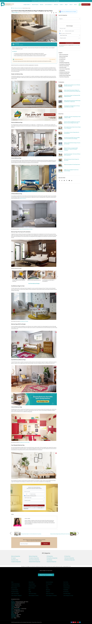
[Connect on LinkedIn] (80, 622)
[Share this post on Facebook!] (52, 12)
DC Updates (61, 60)
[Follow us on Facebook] (71, 622)
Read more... (61, 87)
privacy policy (75, 45)
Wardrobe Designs (32, 583)
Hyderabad (13, 602)
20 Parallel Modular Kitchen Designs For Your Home (71, 160)
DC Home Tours (62, 59)
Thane (16, 608)
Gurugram (13, 610)
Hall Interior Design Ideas (64, 65)
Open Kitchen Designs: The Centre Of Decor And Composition (72, 154)
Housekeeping (62, 70)
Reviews (41, 4)
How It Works (65, 582)
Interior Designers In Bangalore (16, 595)
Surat (12, 617)
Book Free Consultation (34, 505)
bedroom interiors (23, 198)
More (75, 4)
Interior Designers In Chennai (33, 595)
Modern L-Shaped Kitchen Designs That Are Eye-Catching (72, 143)
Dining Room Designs (14, 591)
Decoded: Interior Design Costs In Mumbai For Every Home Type (72, 85)
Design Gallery (27, 4)
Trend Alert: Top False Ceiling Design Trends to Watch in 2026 (72, 117)
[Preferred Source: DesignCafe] (68, 11)
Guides (61, 4)
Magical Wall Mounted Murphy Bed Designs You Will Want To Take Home (72, 101)
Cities (70, 4)
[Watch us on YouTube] (78, 622)
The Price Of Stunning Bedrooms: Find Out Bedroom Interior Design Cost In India (72, 122)
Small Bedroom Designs (24, 321)
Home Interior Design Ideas (64, 68)
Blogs (66, 4)
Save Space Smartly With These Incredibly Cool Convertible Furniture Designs (72, 138)
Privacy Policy (34, 622)
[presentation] (10, 276)
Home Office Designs (66, 593)
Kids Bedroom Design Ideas (64, 72)
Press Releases (65, 589)
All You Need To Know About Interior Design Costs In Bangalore (72, 127)
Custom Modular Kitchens (15, 585)
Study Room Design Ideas (64, 76)
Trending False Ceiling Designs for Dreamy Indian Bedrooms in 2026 (72, 106)
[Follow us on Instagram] (73, 622)
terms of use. (61, 46)
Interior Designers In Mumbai (68, 595)
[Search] (79, 19)
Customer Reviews (66, 587)
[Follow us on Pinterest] (75, 622)
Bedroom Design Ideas (18, 8)
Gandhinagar (13, 616)
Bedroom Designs (14, 587)
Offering (55, 4)
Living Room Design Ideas (64, 73)
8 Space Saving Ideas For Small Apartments (72, 164)
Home (12, 582)
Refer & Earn (48, 589)
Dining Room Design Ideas (64, 62)
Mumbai (12, 608)
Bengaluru (13, 601)
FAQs (47, 585)
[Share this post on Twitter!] (54, 12)
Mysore (12, 605)
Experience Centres (66, 585)
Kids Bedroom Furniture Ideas (24, 442)
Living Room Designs (14, 589)
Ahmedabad (13, 615)
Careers (47, 587)
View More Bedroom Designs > (34, 283)
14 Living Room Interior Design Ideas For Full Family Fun (71, 133)
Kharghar (19, 608)
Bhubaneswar (13, 614)
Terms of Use (39, 622)
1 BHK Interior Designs (15, 593)
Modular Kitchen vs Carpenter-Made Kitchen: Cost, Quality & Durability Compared (71, 149)
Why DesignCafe (49, 583)
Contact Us (48, 591)
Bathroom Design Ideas (63, 54)
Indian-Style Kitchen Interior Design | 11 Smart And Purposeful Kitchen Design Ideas (72, 91)
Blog (13, 8)
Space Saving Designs (49, 582)
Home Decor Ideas (62, 67)
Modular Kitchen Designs (15, 583)
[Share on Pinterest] (56, 12)
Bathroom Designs (32, 587)
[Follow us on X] (67, 180)
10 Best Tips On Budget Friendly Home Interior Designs (71, 170)
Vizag (12, 607)
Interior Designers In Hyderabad (51, 595)
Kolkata (12, 613)
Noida (12, 612)
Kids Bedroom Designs (32, 585)
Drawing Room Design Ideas (64, 64)
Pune (12, 609)
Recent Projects (35, 4)
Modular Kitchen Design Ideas (65, 75)
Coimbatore (13, 606)
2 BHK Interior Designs (32, 593)
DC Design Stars (62, 57)
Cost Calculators (48, 4)
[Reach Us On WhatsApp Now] (80, 5)
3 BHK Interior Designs (50, 593)
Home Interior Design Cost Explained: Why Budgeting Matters (72, 96)
